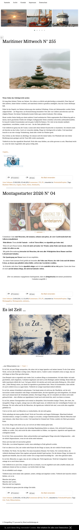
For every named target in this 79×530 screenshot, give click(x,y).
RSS (39, 498)
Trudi (7, 500)
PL (43, 182)
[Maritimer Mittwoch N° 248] (39, 18)
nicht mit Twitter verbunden (27, 177)
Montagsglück (7, 301)
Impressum (32, 2)
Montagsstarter (17, 301)
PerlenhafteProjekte (60, 182)
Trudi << (25, 366)
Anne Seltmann (7, 182)
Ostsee (24, 185)
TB (40, 182)
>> (21, 366)
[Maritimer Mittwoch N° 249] (14, 18)
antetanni (26, 301)
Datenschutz (43, 2)
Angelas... (5, 152)
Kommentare (33, 182)
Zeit (3, 500)
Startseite (7, 2)
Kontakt (23, 2)
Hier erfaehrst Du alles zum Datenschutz (52, 528)
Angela (18, 185)
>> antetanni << (39, 232)
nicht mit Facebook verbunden (8, 177)
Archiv (15, 2)
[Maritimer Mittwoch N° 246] (65, 18)
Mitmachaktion (15, 500)
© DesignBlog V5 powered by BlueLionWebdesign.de (20, 522)
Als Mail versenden (48, 177)
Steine (29, 185)
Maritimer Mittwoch (9, 185)
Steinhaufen (36, 185)
